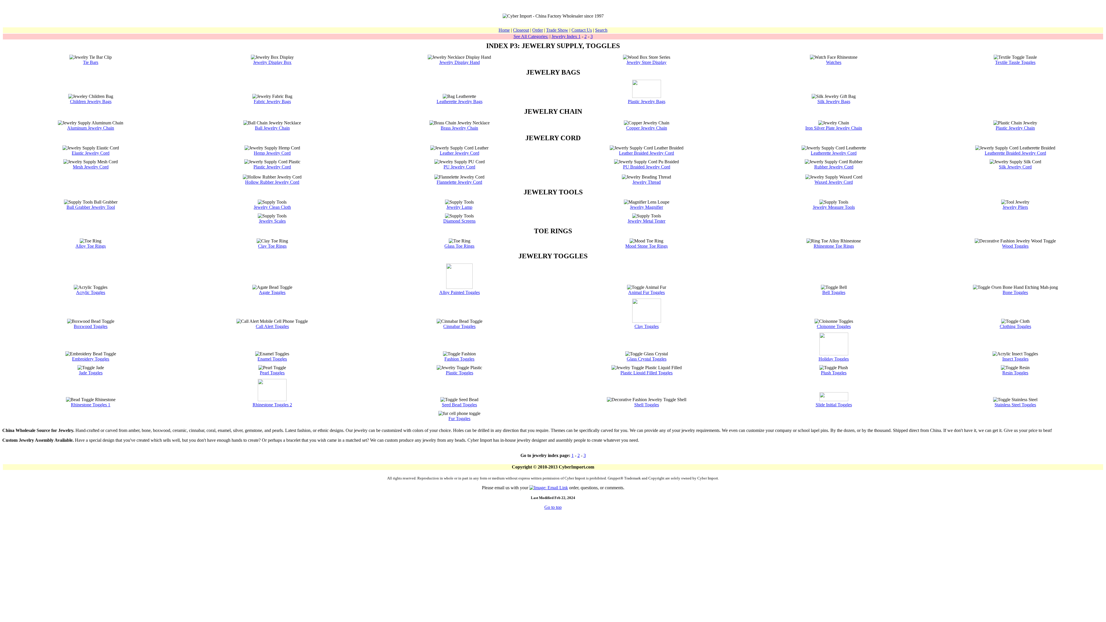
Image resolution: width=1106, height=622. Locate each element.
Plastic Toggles (459, 372)
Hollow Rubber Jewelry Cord (272, 182)
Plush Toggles (833, 372)
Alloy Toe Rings (90, 246)
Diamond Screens (459, 221)
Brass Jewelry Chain (459, 128)
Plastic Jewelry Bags (646, 101)
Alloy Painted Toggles (459, 292)
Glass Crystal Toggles (646, 358)
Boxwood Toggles (90, 326)
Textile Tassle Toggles (1015, 62)
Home (504, 30)
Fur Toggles (459, 418)
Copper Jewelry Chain (646, 128)
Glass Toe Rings (459, 246)
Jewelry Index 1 (566, 36)
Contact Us (581, 30)
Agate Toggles (272, 292)
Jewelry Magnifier (646, 207)
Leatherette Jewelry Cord (834, 153)
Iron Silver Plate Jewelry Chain (833, 128)
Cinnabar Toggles (459, 326)
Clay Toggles (647, 326)
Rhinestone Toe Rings (834, 246)
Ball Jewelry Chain (272, 128)
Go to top (553, 507)
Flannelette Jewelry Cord (459, 182)
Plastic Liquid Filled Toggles (646, 372)
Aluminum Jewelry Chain (90, 128)
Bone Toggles (1015, 292)
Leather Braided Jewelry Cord (646, 153)
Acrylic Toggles (90, 292)
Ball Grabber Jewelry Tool (91, 207)
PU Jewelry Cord (459, 166)
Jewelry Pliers (1015, 207)
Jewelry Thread (646, 182)
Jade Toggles (91, 372)
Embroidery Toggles (90, 358)
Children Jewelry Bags (90, 101)
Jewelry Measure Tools (834, 207)
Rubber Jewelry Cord (833, 166)
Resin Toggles (1015, 372)
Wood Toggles (1015, 246)
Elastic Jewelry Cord (90, 153)
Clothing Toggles (1015, 326)
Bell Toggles (833, 292)
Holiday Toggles (834, 358)
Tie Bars (90, 62)
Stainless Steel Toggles (1015, 404)
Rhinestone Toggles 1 (90, 404)
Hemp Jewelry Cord (272, 153)
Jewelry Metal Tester (646, 221)
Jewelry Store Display (646, 62)
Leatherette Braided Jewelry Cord (1015, 153)
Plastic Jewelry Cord (272, 166)
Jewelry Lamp (459, 207)
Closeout (521, 30)
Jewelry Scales (272, 221)
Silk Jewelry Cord (1015, 166)
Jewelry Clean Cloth (272, 207)
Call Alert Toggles (272, 326)
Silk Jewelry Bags (833, 101)
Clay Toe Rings (272, 246)
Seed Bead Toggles (459, 404)
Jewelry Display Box (272, 62)
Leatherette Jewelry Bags (459, 101)
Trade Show (557, 30)
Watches (833, 62)
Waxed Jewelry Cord (834, 182)
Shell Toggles (646, 404)
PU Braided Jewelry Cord (646, 166)
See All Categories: (531, 36)
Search (601, 30)
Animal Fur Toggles (646, 292)
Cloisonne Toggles (834, 326)
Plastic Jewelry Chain (1015, 128)
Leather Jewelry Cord (459, 153)
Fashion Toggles (459, 358)
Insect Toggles (1015, 358)
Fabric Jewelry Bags (272, 101)
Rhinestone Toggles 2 (272, 404)
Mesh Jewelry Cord (91, 166)
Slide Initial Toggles (834, 404)
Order (537, 30)
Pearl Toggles (272, 372)
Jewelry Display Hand (459, 62)
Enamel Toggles (272, 358)
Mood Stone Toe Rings (646, 246)
